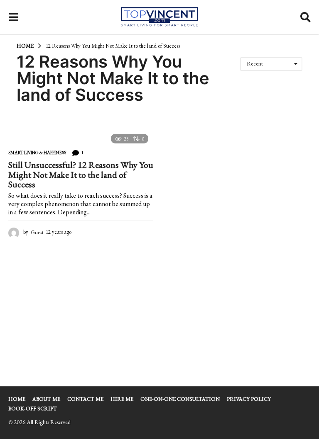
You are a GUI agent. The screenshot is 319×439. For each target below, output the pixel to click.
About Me (46, 399)
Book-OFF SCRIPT (32, 408)
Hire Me (121, 399)
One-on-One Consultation (180, 399)
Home (16, 399)
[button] (13, 17)
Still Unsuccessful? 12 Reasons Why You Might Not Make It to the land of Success (80, 174)
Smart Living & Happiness (37, 152)
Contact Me (85, 399)
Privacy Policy (249, 399)
